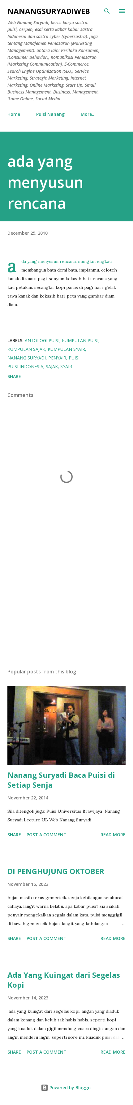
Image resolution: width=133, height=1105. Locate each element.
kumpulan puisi (80, 340)
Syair (66, 366)
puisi (74, 358)
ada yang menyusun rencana (45, 182)
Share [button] (14, 376)
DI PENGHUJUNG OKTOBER (55, 871)
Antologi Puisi (42, 340)
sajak (52, 366)
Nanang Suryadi (26, 358)
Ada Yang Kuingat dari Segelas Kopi (63, 980)
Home (13, 114)
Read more (113, 834)
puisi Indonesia (25, 366)
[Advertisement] (66, 605)
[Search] (107, 11)
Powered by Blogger (70, 1087)
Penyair (57, 358)
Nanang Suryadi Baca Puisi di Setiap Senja (61, 780)
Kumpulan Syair (66, 349)
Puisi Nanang (50, 114)
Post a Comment (46, 834)
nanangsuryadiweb (48, 11)
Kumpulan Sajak (26, 349)
